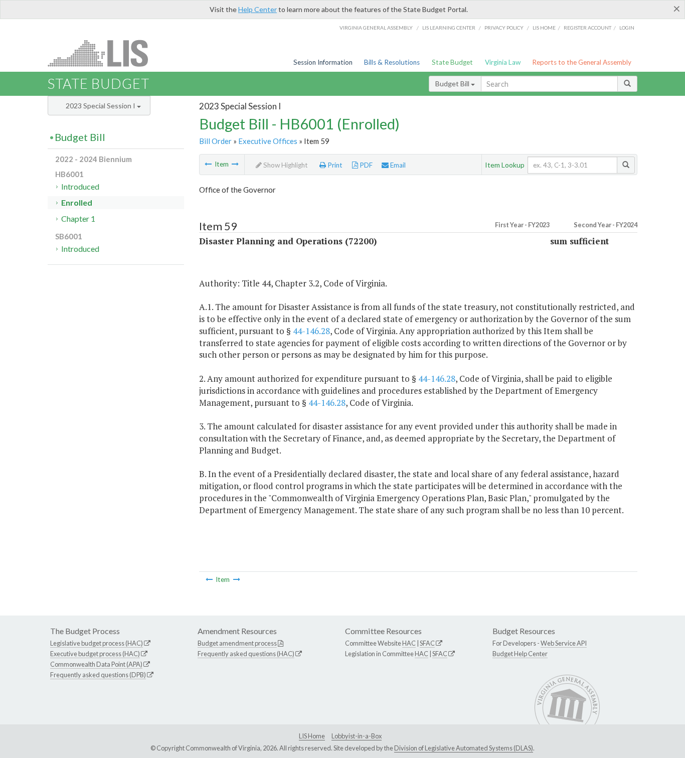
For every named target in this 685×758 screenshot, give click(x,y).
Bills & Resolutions (392, 62)
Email (397, 165)
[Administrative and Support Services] (235, 164)
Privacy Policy (504, 28)
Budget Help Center (520, 654)
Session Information (323, 62)
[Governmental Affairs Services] (208, 164)
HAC (409, 643)
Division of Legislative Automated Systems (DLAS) (463, 748)
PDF (365, 165)
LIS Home (312, 736)
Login (626, 28)
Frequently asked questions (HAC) (246, 654)
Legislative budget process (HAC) (96, 643)
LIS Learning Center (448, 28)
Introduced (80, 186)
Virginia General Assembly (376, 28)
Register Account (587, 28)
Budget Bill (453, 83)
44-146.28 (311, 331)
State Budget (452, 62)
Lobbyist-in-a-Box (356, 736)
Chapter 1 (78, 218)
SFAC (427, 643)
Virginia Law (503, 62)
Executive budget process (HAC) (95, 654)
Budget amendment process (237, 643)
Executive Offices (267, 140)
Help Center (257, 9)
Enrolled (76, 202)
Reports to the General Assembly (581, 62)
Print (334, 165)
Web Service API (564, 643)
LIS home (544, 28)
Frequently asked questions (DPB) (98, 675)
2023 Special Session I (101, 105)
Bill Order (215, 140)
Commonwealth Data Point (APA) (96, 664)
